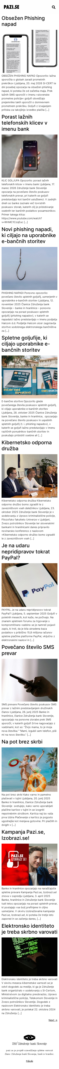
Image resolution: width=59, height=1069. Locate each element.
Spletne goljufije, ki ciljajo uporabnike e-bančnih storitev (26, 344)
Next (53, 1020)
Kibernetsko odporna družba (27, 445)
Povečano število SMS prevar (28, 650)
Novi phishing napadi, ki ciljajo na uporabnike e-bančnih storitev (29, 235)
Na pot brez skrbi (22, 742)
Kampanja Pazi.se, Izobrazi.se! (23, 835)
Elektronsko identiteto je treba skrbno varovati (29, 929)
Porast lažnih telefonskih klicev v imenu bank (24, 123)
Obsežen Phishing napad (23, 21)
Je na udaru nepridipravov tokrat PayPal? (26, 551)
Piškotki (29, 1061)
